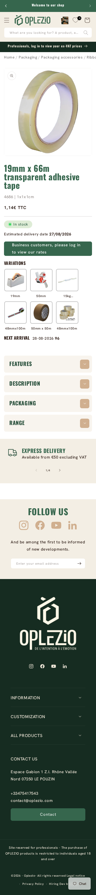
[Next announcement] (90, 6)
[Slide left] (36, 470)
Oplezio (29, 875)
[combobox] (48, 33)
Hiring (53, 884)
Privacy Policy (33, 884)
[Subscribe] (79, 563)
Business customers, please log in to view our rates (46, 248)
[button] (7, 20)
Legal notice (76, 875)
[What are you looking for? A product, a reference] (86, 33)
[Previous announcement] (6, 6)
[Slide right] (60, 470)
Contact (48, 814)
